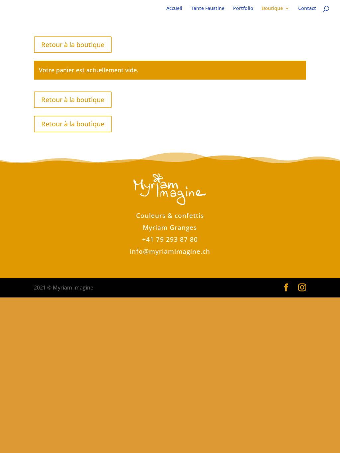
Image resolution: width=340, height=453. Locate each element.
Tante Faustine (207, 8)
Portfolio (243, 8)
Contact (307, 8)
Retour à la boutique (72, 44)
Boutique (272, 8)
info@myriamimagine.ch (170, 251)
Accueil (174, 8)
